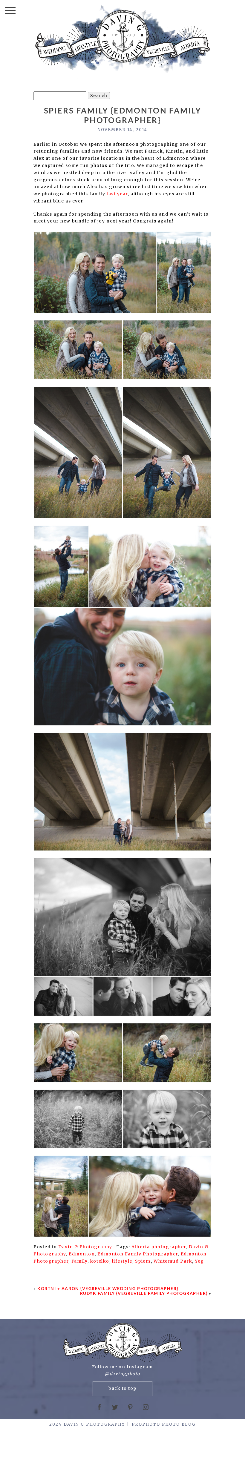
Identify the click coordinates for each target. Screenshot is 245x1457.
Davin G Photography (85, 1246)
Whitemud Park (173, 1261)
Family (79, 1261)
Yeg (199, 1261)
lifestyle (122, 1261)
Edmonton (82, 1254)
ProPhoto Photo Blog (164, 1424)
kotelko (99, 1261)
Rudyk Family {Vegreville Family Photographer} (144, 1293)
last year (117, 193)
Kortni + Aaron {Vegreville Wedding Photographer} (107, 1288)
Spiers (143, 1261)
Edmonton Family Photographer (137, 1254)
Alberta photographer (158, 1246)
